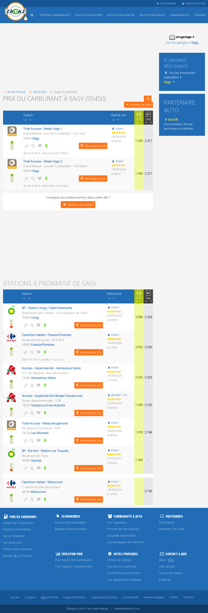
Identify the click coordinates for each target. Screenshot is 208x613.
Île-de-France (16, 92)
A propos (30, 597)
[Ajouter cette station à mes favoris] (39, 146)
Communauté (179, 15)
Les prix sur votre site (122, 566)
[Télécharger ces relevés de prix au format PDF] (147, 99)
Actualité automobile (121, 535)
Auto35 (173, 119)
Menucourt (38, 492)
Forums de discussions (123, 529)
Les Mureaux (40, 433)
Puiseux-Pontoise (42, 344)
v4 (78, 608)
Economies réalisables (70, 522)
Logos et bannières (74, 597)
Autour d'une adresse (18, 549)
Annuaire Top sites (172, 529)
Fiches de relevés (119, 560)
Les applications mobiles (124, 580)
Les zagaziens (117, 522)
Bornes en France (17, 556)
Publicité (165, 580)
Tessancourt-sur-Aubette (48, 405)
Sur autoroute (12, 542)
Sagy (35, 138)
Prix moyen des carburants (73, 560)
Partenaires (167, 522)
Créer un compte (195, 3)
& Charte (49, 597)
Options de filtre (141, 105)
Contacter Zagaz (170, 573)
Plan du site (167, 566)
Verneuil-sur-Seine (43, 378)
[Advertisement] (78, 56)
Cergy (35, 317)
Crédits (173, 597)
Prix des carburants (55, 15)
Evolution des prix (88, 15)
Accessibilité (130, 597)
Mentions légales (154, 597)
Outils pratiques (152, 15)
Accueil (16, 12)
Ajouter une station (81, 204)
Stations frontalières (17, 529)
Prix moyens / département (74, 566)
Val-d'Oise (39, 92)
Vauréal (36, 460)
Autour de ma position (18, 523)
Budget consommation (71, 529)
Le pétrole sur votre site (123, 573)
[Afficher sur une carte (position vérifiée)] (45, 146)
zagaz (119, 128)
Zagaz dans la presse (104, 597)
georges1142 (119, 394)
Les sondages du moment (125, 542)
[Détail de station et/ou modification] (32, 146)
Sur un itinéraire (13, 536)
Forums (200, 15)
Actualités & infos (121, 15)
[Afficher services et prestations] (26, 146)
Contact (188, 597)
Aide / (166, 560)
